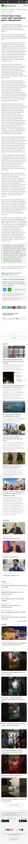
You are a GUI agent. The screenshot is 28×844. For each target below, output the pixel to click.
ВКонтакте (17, 258)
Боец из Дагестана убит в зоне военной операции (12, 599)
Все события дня (22, 621)
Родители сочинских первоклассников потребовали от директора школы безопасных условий (14, 493)
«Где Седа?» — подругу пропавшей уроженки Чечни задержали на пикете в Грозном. (12, 699)
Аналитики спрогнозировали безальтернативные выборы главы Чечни (12, 438)
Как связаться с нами (11, 818)
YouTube (19, 261)
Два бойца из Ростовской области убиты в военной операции (12, 467)
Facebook (5, 258)
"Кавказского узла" (13, 274)
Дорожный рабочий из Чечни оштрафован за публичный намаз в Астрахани (13, 644)
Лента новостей (10, 11)
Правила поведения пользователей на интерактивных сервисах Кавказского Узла (14, 834)
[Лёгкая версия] (7, 1)
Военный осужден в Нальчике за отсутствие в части (10, 606)
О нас (2, 818)
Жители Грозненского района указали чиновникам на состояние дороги (14, 386)
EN (4, 1)
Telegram (17, 252)
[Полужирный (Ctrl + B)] (4, 318)
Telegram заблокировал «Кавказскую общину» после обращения (11, 776)
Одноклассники (7, 260)
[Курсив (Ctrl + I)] (7, 318)
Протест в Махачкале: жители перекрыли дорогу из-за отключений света (13, 724)
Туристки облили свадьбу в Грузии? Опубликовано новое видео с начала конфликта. (11, 752)
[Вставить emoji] (16, 318)
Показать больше (14, 804)
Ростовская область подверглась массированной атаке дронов (12, 415)
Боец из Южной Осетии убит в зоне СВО (13, 612)
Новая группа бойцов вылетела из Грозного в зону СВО (14, 586)
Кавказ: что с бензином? (9, 9)
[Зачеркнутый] (13, 318)
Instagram (11, 258)
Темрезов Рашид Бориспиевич (11, 538)
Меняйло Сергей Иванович (11, 557)
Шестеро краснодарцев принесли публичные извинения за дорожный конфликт (13, 361)
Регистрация (14, 333)
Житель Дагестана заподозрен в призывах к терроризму (14, 618)
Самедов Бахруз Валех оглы (11, 575)
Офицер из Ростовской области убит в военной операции (12, 593)
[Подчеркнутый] (10, 318)
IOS (23, 245)
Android (20, 245)
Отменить (14, 337)
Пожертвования (23, 818)
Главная (3, 11)
